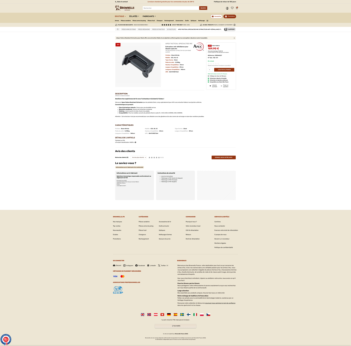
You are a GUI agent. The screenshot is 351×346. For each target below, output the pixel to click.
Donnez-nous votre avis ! (223, 157)
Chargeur (160, 20)
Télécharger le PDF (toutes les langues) (171, 178)
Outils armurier (164, 226)
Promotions (231, 16)
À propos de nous (220, 234)
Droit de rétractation (193, 239)
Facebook (141, 265)
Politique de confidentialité (223, 247)
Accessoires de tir (165, 222)
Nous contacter (219, 226)
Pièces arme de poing (139, 20)
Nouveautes (117, 230)
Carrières (217, 222)
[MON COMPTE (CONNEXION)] (228, 8)
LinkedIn (153, 265)
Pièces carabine (126, 20)
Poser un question (225, 85)
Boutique (119, 16)
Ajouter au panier (224, 69)
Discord (118, 265)
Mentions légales (220, 243)
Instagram (129, 265)
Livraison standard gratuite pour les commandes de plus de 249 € (171, 2)
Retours (188, 234)
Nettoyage (201, 20)
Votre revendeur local (193, 226)
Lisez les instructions (167, 176)
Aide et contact (122, 2)
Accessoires (179, 20)
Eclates (115, 234)
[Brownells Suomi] (188, 314)
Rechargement (169, 20)
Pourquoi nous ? (191, 222)
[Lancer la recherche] (203, 8)
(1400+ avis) (181, 24)
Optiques (193, 20)
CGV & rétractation (192, 230)
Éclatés (133, 16)
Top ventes (116, 226)
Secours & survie (164, 239)
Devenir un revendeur (221, 239)
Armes (117, 20)
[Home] (117, 29)
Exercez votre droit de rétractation (226, 230)
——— (207, 20)
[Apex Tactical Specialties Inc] (198, 47)
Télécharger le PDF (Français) (169, 179)
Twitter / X (164, 265)
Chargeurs (142, 234)
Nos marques (117, 222)
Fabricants (148, 16)
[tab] (129, 167)
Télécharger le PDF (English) (169, 181)
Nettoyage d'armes (165, 234)
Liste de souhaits (233, 8)
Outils (187, 20)
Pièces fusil (151, 20)
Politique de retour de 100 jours (225, 2)
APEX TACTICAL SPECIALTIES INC (178, 44)
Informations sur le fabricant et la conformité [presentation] (129, 167)
